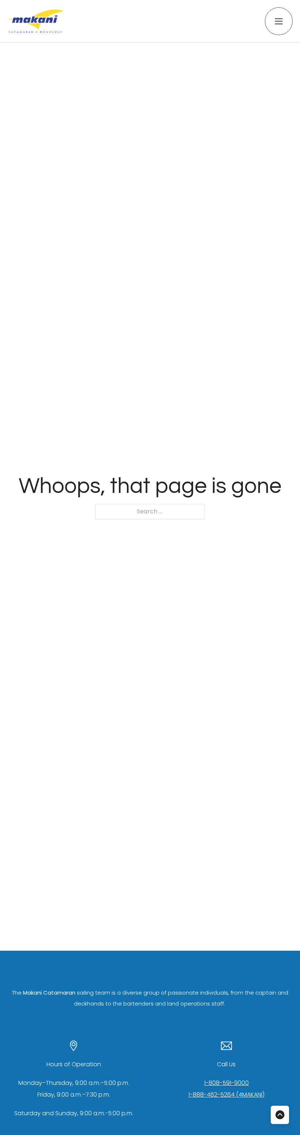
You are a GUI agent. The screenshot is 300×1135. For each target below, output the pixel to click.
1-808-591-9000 (226, 1083)
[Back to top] (280, 1115)
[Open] (279, 21)
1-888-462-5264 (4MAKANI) (226, 1094)
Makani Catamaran (49, 992)
